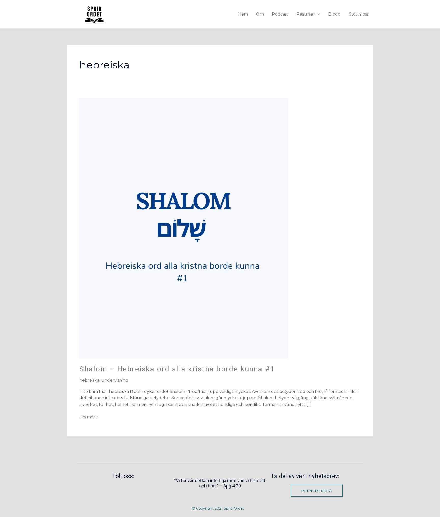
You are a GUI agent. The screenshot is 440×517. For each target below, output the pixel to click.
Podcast (280, 14)
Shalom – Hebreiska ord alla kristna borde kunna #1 (177, 369)
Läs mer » (88, 416)
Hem (243, 14)
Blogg (334, 14)
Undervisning (114, 380)
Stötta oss (359, 14)
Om (260, 14)
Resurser (306, 14)
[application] (317, 14)
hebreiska (89, 380)
